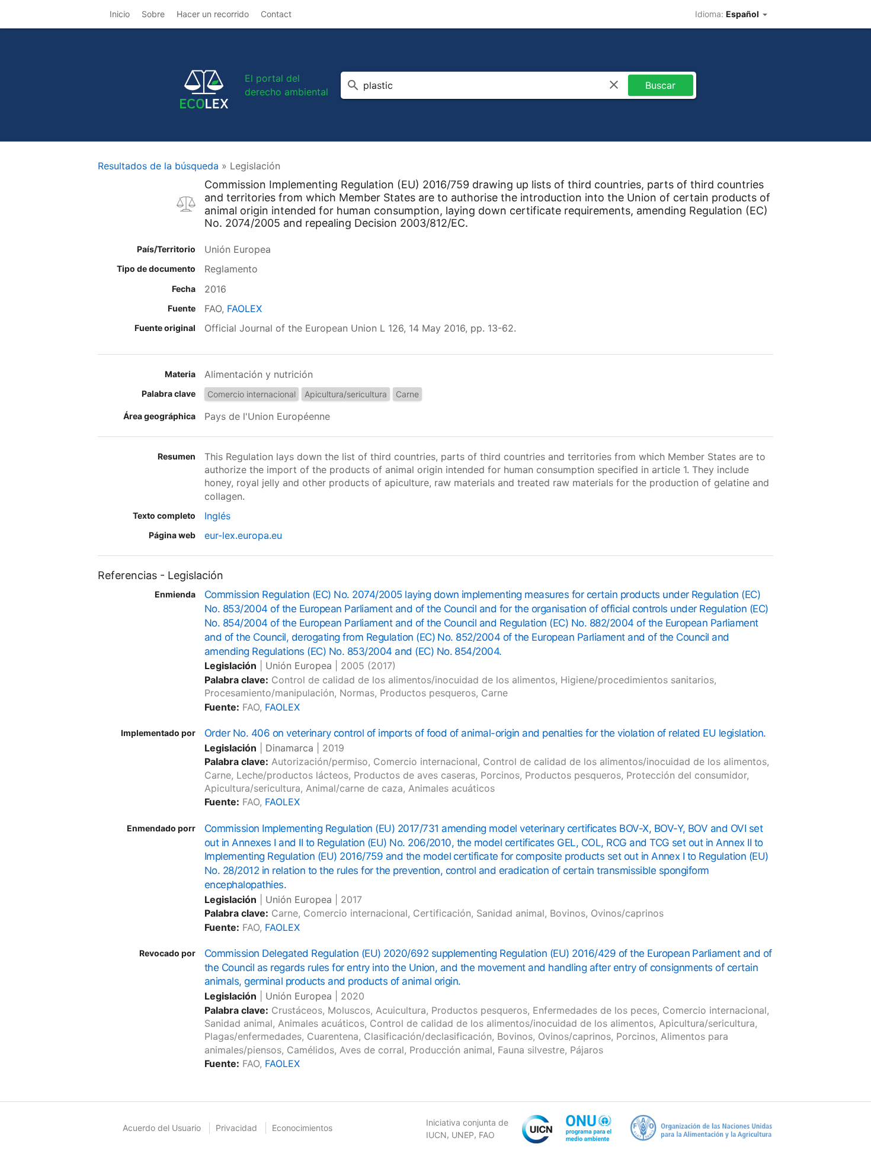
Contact (276, 14)
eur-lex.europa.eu (243, 535)
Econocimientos (302, 1128)
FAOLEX (244, 308)
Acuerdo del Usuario (162, 1128)
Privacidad (236, 1128)
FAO (487, 1135)
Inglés (217, 516)
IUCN (436, 1135)
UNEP (462, 1135)
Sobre (153, 14)
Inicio (120, 14)
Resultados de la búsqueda (158, 166)
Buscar (660, 85)
